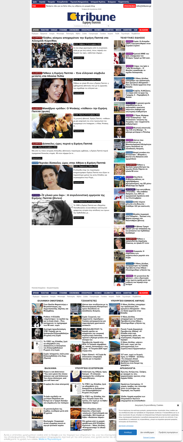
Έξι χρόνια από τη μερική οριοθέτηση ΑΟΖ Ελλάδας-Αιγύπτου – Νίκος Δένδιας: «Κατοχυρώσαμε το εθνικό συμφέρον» (94, 425)
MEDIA (118, 30)
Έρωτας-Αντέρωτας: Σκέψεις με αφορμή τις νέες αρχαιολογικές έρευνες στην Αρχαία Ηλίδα (133, 375)
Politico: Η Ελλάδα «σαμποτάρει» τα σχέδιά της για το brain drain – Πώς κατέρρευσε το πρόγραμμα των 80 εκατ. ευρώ (56, 321)
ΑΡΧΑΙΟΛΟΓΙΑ (127, 368)
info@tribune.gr (143, 6)
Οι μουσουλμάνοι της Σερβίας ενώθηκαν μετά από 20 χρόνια (56, 411)
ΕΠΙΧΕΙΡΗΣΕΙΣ (87, 30)
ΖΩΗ (135, 30)
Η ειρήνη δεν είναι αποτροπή (56, 384)
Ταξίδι (117, 34)
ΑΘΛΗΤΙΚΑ (127, 30)
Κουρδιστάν (62, 2)
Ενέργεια (112, 2)
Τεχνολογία (125, 34)
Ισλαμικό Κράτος (98, 2)
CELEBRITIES (109, 30)
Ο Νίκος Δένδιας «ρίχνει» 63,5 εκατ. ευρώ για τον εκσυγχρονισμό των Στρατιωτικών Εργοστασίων (133, 345)
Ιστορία (52, 34)
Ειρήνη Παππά (92, 22)
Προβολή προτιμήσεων (168, 432)
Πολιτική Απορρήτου (39, 288)
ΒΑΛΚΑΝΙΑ (50, 368)
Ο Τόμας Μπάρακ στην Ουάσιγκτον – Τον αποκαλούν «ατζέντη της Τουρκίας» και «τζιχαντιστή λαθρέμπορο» (137, 119)
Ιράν (35, 2)
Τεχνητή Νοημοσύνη (79, 2)
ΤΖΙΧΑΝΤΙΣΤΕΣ (89, 300)
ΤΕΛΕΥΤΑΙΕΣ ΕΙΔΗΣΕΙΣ (132, 38)
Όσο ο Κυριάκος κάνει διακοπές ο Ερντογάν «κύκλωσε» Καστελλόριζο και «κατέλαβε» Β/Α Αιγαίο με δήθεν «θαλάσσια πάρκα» (95, 413)
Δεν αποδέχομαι (147, 432)
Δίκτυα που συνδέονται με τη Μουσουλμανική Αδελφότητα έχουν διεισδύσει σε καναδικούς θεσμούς (138, 144)
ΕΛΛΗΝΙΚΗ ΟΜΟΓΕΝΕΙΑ (50, 300)
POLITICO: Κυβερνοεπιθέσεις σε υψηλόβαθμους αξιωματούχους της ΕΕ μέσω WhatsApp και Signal (138, 181)
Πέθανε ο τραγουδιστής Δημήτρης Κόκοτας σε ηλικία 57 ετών (137, 241)
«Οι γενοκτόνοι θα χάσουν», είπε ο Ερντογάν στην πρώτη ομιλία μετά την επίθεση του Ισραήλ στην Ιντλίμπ (138, 280)
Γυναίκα (103, 34)
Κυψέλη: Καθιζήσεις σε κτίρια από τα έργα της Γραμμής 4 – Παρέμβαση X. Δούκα (138, 94)
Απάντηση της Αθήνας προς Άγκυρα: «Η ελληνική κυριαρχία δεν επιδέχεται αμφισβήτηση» (94, 375)
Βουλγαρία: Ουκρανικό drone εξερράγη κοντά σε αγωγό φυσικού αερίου (54, 423)
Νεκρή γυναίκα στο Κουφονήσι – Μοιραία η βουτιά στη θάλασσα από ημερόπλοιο (138, 155)
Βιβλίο (78, 34)
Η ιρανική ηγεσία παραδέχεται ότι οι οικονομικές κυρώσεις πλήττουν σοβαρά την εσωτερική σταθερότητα (138, 107)
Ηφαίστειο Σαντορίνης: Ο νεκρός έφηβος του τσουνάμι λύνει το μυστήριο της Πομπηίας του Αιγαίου (133, 387)
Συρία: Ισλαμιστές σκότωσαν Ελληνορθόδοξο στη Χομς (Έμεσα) (56, 356)
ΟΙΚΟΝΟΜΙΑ (74, 30)
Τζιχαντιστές (123, 2)
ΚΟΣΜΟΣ (98, 30)
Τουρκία (51, 2)
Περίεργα (35, 34)
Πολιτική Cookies (149, 437)
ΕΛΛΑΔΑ (54, 30)
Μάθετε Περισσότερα (50, 439)
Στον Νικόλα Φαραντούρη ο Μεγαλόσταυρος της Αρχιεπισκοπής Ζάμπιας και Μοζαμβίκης (56, 307)
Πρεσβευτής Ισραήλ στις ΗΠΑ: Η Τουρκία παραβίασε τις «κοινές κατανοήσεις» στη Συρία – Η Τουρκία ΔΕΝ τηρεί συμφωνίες (95, 346)
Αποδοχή (128, 432)
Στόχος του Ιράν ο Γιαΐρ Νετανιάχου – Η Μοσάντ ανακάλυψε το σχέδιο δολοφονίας (137, 69)
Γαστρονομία (93, 34)
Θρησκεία (43, 34)
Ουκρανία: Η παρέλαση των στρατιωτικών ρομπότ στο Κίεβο (137, 254)
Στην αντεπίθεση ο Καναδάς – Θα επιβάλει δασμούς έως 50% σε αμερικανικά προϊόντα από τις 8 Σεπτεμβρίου (138, 193)
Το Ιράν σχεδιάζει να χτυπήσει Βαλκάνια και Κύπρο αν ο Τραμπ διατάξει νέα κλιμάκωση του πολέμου (56, 399)
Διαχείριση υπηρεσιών (126, 426)
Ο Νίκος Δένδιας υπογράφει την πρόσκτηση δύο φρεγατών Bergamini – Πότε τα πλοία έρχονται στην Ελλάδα (138, 82)
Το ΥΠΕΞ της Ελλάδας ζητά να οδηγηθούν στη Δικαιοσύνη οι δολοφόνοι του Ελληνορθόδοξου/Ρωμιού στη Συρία (55, 345)
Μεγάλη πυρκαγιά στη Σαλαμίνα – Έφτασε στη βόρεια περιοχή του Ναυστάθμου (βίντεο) (138, 217)
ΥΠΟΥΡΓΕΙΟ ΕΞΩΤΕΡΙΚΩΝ (89, 368)
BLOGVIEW (144, 30)
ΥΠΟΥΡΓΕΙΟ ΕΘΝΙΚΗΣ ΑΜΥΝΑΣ (128, 300)
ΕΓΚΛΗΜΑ (63, 30)
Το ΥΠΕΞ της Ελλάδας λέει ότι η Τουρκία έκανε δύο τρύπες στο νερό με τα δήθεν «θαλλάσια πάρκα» (94, 399)
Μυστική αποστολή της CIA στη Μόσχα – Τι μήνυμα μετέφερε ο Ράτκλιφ (138, 130)
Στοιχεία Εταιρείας (53, 288)
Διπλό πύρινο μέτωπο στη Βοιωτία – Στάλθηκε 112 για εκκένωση (138, 204)
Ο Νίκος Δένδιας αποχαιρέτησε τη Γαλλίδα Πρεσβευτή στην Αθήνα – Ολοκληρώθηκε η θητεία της (138, 266)
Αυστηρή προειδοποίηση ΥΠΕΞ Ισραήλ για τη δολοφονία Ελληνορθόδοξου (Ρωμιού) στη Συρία (56, 332)
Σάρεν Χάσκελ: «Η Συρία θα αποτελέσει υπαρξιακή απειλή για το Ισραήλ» (94, 356)
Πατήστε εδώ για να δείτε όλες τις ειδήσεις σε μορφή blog (70, 6)
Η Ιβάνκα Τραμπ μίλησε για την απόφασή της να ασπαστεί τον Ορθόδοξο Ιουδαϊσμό (138, 229)
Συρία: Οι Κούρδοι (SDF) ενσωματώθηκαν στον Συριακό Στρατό (138, 43)
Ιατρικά (110, 34)
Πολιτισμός (70, 34)
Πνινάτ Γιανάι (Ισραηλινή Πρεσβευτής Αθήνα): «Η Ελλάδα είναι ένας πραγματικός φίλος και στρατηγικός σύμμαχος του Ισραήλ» (133, 334)
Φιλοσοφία (60, 34)
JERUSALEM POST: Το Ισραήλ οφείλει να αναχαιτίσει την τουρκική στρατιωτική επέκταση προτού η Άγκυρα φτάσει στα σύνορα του (95, 334)
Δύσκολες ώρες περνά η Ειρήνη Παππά (67, 143)
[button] (178, 405)
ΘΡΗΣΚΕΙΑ (36, 195)
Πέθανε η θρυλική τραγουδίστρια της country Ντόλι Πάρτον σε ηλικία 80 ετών (137, 168)
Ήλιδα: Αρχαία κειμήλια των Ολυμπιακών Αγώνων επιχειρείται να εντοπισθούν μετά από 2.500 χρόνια (133, 399)
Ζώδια (84, 34)
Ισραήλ (42, 2)
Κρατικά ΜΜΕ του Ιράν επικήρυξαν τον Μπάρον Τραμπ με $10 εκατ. (138, 56)
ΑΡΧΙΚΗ (36, 30)
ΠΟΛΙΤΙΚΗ (45, 30)
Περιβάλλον (135, 34)
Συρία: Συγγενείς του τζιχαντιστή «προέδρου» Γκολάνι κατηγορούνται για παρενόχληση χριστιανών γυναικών (94, 321)
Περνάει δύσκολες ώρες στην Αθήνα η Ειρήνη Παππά (72, 162)
